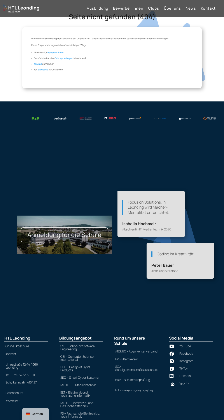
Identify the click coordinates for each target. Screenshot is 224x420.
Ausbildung (97, 9)
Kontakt (208, 9)
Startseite (43, 69)
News (191, 9)
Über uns (172, 9)
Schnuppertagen (63, 58)
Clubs (153, 9)
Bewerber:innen (128, 9)
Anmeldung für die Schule (64, 234)
